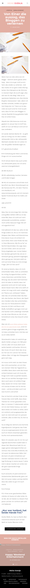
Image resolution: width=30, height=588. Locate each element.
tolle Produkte (13, 551)
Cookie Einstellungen (11, 581)
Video (20, 551)
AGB (5, 583)
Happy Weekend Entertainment (15, 555)
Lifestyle (9, 10)
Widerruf (23, 581)
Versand (25, 583)
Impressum (12, 579)
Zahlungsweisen (14, 583)
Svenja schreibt (18, 10)
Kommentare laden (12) (15, 529)
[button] (13, 564)
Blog (4, 579)
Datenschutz (22, 579)
